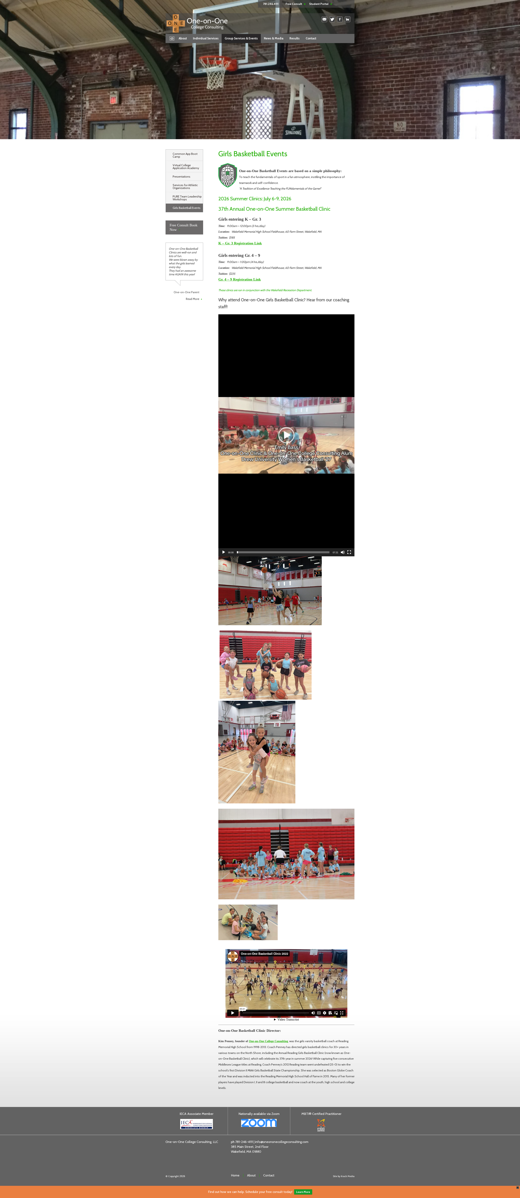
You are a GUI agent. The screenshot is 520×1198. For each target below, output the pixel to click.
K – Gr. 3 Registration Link (240, 243)
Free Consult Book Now (183, 227)
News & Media (273, 38)
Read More (194, 299)
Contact (311, 38)
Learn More (303, 1192)
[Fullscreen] (349, 552)
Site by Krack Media (343, 1176)
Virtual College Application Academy (186, 166)
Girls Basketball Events (186, 208)
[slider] (283, 552)
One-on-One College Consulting (268, 1041)
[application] (286, 435)
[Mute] (343, 552)
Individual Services (206, 38)
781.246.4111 (270, 4)
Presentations (181, 176)
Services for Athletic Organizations (185, 186)
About (183, 38)
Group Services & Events (241, 38)
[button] (286, 435)
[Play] (224, 552)
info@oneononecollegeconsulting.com (281, 1142)
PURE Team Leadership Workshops (187, 198)
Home (173, 38)
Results (294, 38)
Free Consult (294, 4)
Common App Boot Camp (185, 155)
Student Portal (318, 4)
